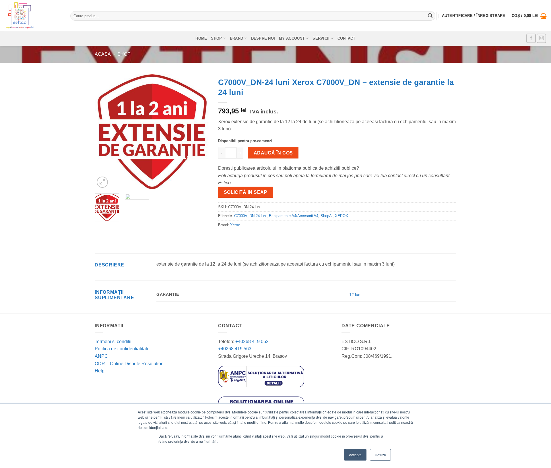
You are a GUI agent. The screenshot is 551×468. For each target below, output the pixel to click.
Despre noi (263, 38)
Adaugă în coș (273, 152)
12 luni (355, 294)
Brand (236, 38)
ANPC (101, 356)
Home (201, 38)
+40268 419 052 (251, 341)
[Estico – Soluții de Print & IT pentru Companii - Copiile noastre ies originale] (33, 15)
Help (99, 370)
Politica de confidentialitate (122, 348)
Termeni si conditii (113, 341)
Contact (346, 38)
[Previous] (104, 131)
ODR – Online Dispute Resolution (129, 363)
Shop (216, 38)
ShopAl (327, 216)
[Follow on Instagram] (541, 38)
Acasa (103, 54)
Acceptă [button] (355, 454)
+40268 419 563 (234, 348)
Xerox (235, 225)
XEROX (341, 216)
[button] (529, 16)
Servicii (321, 38)
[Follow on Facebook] (531, 38)
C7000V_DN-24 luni (250, 216)
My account (292, 38)
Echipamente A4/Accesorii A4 (293, 216)
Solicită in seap (245, 192)
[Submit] (430, 16)
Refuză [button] (380, 454)
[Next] (200, 131)
